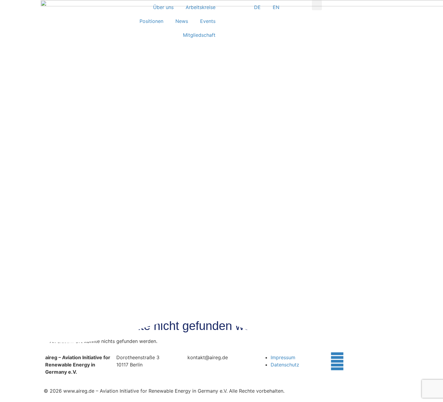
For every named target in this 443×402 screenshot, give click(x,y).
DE (257, 7)
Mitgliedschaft (199, 35)
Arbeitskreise (200, 7)
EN (276, 7)
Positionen (151, 21)
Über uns (163, 7)
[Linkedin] (337, 361)
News (181, 21)
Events (207, 21)
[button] (317, 5)
